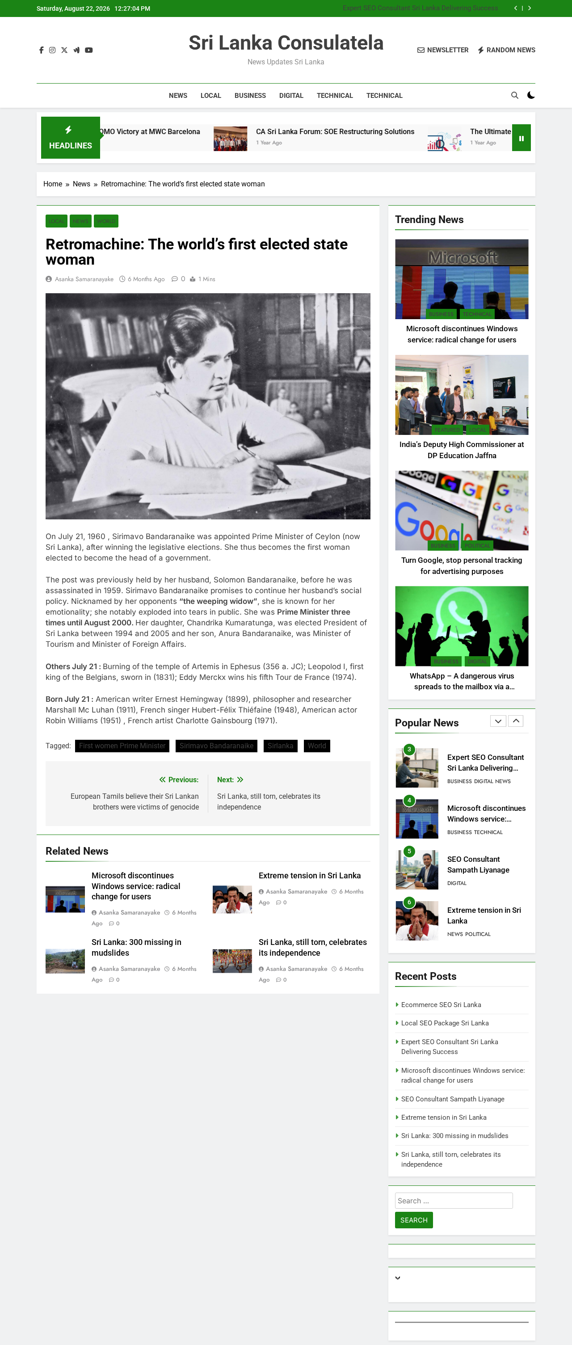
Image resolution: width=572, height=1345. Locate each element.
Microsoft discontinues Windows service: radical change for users (136, 886)
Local (211, 96)
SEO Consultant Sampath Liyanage (453, 1099)
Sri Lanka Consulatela (286, 43)
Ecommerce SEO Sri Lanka (441, 1005)
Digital (291, 96)
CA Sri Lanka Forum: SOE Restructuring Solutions (291, 131)
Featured (447, 430)
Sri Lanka (62, 547)
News (178, 96)
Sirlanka (281, 746)
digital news (492, 781)
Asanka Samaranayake (84, 278)
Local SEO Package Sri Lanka (445, 1023)
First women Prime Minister (122, 746)
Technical (335, 96)
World (106, 221)
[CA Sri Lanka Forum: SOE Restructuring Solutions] (186, 143)
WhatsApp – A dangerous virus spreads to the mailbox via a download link (462, 687)
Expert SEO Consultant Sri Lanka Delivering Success (420, 8)
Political (477, 546)
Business (250, 96)
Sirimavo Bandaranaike (216, 746)
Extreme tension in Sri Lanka (310, 875)
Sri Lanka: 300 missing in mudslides (455, 1136)
